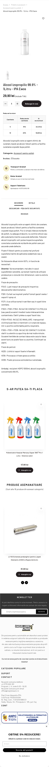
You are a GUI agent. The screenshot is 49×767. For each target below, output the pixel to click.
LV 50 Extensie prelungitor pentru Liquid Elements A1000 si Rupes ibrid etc (24, 558)
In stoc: (6, 158)
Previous (22, 582)
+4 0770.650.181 (7, 684)
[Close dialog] (46, 726)
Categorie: (8, 153)
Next (26, 582)
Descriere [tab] (18, 203)
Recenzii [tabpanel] (24, 214)
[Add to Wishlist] (43, 18)
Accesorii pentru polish (24, 153)
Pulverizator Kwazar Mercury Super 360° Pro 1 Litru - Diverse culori (24, 454)
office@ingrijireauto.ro (10, 691)
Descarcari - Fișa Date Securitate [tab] (24, 208)
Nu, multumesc (24, 756)
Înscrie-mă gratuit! (24, 750)
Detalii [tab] (32, 203)
